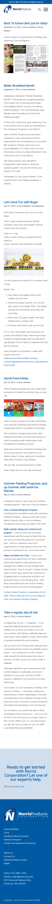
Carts (6, 832)
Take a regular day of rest (21, 612)
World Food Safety (16, 378)
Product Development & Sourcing (19, 843)
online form (19, 786)
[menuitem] (38, 9)
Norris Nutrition (30, 27)
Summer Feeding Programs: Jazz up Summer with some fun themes (25, 487)
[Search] (38, 9)
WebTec (37, 900)
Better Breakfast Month (19, 85)
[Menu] (44, 9)
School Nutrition (11, 829)
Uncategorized (38, 206)
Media (7, 863)
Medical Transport (12, 839)
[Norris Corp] (21, 9)
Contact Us (9, 856)
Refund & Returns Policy (15, 859)
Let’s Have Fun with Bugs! (20, 202)
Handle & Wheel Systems (16, 836)
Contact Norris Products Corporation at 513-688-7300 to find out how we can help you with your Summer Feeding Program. (25, 595)
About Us (8, 852)
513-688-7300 (17, 2)
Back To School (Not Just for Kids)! (25, 23)
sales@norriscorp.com (36, 2)
